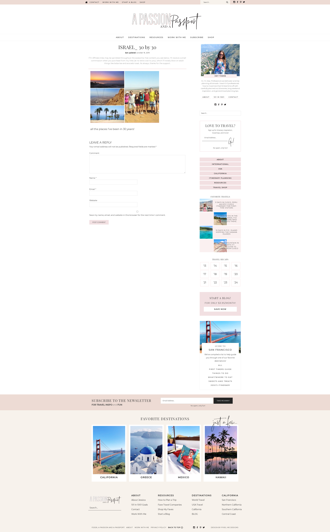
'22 (215, 282)
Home (86, 2)
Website (93, 200)
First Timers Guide (220, 369)
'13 (204, 265)
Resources (220, 183)
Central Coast (229, 514)
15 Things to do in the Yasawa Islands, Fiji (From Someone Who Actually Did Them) (227, 218)
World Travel (198, 500)
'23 (225, 282)
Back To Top (174, 527)
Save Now (220, 309)
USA (220, 169)
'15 (225, 265)
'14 (215, 265)
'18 (215, 274)
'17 (204, 274)
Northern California (231, 505)
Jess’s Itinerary (220, 385)
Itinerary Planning (220, 178)
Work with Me (110, 2)
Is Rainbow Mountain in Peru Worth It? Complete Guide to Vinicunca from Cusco (226, 245)
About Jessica (138, 500)
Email (92, 189)
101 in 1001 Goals (139, 505)
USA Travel (197, 505)
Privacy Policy (158, 527)
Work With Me (138, 514)
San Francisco (229, 500)
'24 (236, 282)
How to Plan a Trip (167, 500)
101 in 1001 (219, 97)
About (206, 97)
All (220, 365)
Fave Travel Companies (170, 505)
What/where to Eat (220, 377)
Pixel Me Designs (229, 527)
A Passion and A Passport (165, 19)
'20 (236, 274)
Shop (142, 2)
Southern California (232, 509)
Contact (94, 2)
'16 (235, 265)
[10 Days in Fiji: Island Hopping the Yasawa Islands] (207, 232)
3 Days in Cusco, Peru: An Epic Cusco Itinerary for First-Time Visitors (226, 205)
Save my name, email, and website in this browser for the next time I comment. (127, 215)
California (220, 173)
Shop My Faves (165, 509)
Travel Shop (220, 187)
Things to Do (220, 373)
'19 (225, 274)
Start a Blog (129, 2)
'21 (204, 282)
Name (93, 178)
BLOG (195, 514)
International (220, 164)
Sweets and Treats (220, 381)
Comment (94, 153)
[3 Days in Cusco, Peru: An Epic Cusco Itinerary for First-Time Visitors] (207, 205)
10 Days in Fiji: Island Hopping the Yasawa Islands (226, 232)
